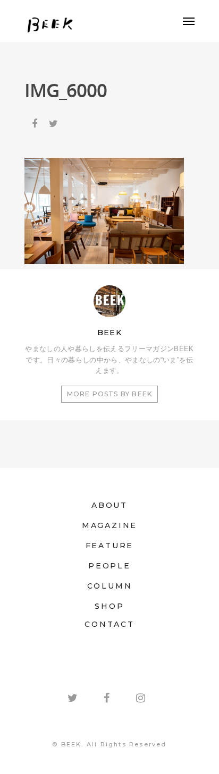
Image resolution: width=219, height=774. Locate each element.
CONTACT (109, 624)
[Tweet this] (54, 121)
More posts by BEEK (110, 394)
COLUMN (109, 586)
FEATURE (110, 545)
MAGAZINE (109, 525)
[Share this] (35, 121)
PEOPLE (109, 566)
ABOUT (109, 505)
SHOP (109, 606)
